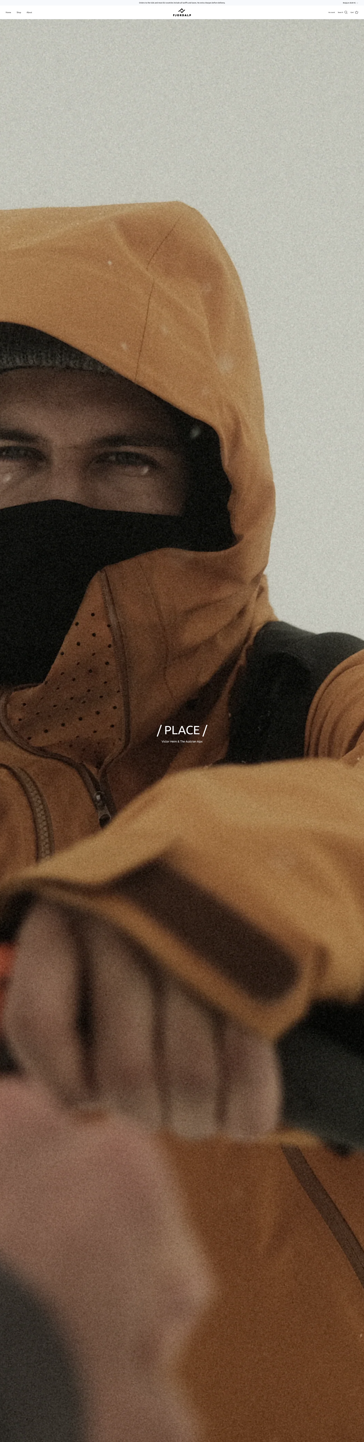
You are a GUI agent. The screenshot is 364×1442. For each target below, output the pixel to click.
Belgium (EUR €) (349, 3)
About (29, 12)
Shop (19, 12)
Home (8, 12)
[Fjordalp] (182, 12)
